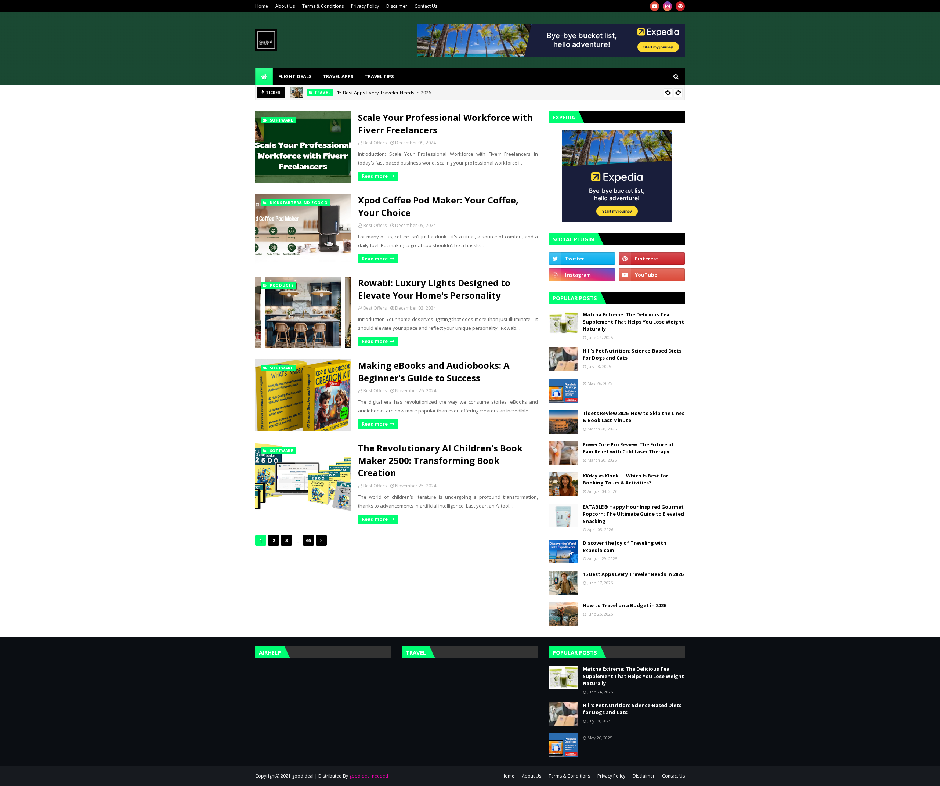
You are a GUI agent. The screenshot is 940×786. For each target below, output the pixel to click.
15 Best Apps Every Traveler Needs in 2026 (384, 92)
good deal (303, 776)
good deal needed (368, 776)
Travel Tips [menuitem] (379, 76)
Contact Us (426, 6)
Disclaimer (644, 776)
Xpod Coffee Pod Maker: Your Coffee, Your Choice (438, 206)
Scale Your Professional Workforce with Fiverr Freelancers (445, 123)
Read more (375, 176)
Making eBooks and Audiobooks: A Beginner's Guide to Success (434, 371)
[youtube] (654, 6)
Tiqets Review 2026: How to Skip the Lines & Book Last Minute (633, 417)
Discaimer (396, 6)
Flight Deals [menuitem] (295, 76)
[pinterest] (680, 6)
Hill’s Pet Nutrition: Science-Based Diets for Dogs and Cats (632, 354)
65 (308, 540)
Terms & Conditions (323, 6)
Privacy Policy (365, 6)
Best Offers (375, 143)
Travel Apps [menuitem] (338, 76)
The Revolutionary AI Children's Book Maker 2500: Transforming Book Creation (440, 460)
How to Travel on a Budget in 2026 (624, 605)
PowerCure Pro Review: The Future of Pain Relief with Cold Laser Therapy (628, 448)
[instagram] (667, 6)
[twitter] (582, 258)
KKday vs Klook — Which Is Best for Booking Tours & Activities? (625, 479)
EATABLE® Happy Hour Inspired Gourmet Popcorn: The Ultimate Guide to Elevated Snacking (633, 514)
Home (261, 6)
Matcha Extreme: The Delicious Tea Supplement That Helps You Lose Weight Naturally (633, 321)
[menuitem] (264, 76)
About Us (285, 6)
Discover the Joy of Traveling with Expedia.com (624, 547)
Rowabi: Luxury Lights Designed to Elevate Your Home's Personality (434, 289)
